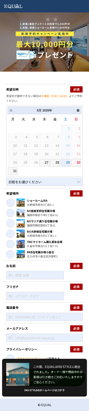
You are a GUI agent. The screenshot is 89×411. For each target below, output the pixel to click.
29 (68, 162)
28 (57, 162)
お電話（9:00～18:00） (55, 96)
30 (78, 162)
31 (15, 171)
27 (46, 162)
